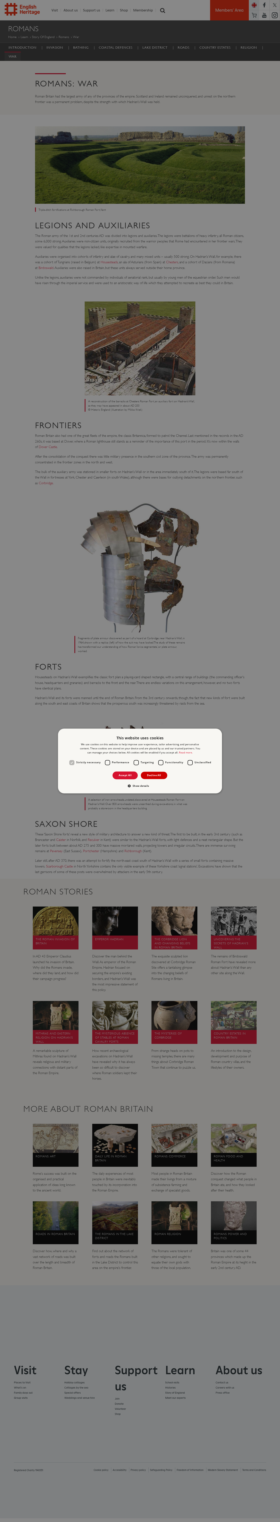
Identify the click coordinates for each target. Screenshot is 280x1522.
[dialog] (140, 760)
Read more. (186, 752)
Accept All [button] (125, 775)
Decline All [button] (154, 775)
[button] (140, 785)
